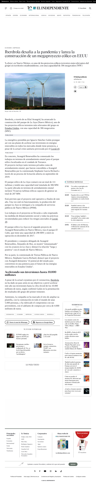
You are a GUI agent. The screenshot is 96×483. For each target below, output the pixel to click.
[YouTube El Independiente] (45, 471)
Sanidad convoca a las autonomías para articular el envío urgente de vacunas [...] (80, 208)
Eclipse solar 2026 (26, 437)
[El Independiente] (48, 8)
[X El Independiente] (35, 471)
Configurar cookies (81, 476)
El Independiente (80, 77)
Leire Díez (24, 451)
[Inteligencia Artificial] (63, 449)
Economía (23, 15)
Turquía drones (75, 1)
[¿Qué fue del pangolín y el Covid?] (37, 337)
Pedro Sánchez (25, 446)
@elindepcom (78, 79)
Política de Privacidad (16, 476)
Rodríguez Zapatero (26, 444)
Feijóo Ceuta (22, 1)
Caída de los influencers (86, 1)
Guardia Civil (25, 449)
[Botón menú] (6, 8)
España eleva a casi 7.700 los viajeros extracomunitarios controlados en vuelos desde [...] (80, 198)
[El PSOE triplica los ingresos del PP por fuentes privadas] (10, 337)
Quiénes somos (42, 446)
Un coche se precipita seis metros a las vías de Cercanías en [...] (79, 188)
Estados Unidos (12, 128)
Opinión (8, 15)
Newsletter (41, 441)
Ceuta (53, 1)
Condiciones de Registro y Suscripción (51, 476)
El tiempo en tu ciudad (18, 8)
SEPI (22, 439)
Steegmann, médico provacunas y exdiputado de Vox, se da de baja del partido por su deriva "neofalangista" (23, 349)
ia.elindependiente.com (63, 453)
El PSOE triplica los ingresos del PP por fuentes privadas (22, 336)
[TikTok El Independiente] (61, 471)
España (15, 15)
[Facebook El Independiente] (39, 471)
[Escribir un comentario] (75, 91)
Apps (39, 444)
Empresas (16, 48)
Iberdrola (55, 280)
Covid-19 (55, 149)
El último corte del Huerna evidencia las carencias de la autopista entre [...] (80, 227)
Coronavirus (10, 314)
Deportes (66, 15)
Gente (59, 15)
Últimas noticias (14, 1)
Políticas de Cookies (68, 476)
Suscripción (41, 439)
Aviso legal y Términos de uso (31, 476)
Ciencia (43, 15)
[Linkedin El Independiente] (56, 471)
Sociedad (51, 15)
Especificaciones (42, 449)
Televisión (86, 15)
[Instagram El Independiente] (50, 471)
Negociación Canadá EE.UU (63, 1)
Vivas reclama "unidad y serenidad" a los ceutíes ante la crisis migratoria (80, 218)
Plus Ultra (24, 441)
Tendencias (76, 15)
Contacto (40, 437)
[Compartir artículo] (75, 87)
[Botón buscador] (90, 8)
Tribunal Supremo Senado (33, 1)
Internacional (34, 15)
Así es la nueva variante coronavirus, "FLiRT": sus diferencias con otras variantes (50, 348)
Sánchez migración (46, 1)
